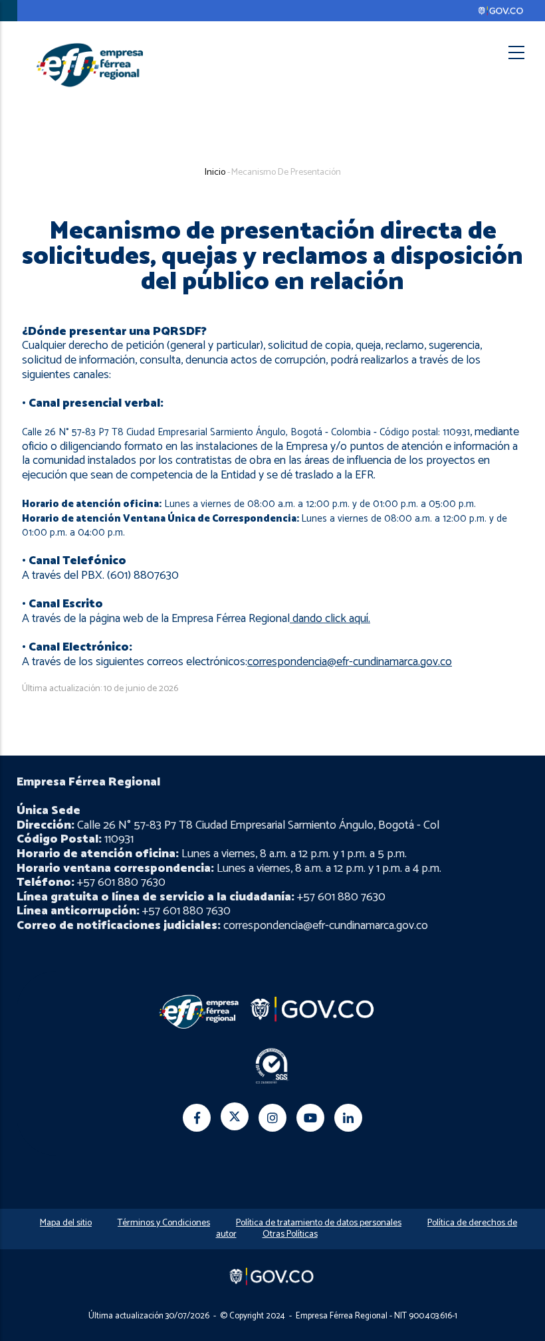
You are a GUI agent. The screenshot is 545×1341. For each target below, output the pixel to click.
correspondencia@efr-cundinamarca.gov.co (349, 662)
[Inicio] (90, 64)
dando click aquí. (331, 619)
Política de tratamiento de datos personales (318, 1223)
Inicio (215, 172)
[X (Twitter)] (235, 1116)
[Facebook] (197, 1118)
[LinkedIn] (348, 1118)
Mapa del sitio (66, 1223)
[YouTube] (310, 1118)
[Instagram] (272, 1118)
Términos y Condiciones (164, 1223)
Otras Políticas (290, 1234)
